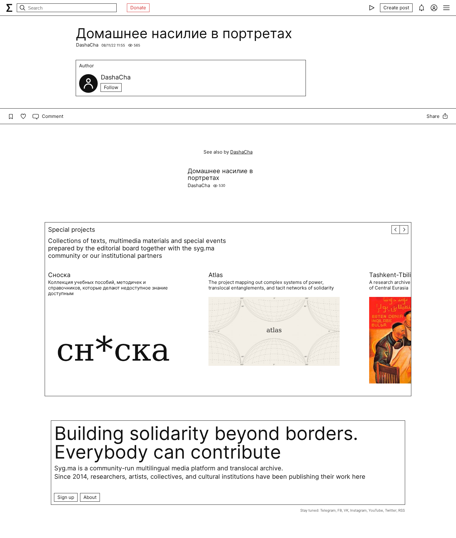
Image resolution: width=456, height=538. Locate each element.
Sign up (65, 497)
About (89, 497)
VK (346, 510)
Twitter (390, 510)
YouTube (376, 510)
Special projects (71, 229)
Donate (138, 8)
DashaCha (87, 45)
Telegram (328, 510)
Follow (111, 87)
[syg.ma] (9, 8)
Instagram (358, 510)
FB (340, 510)
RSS (401, 510)
